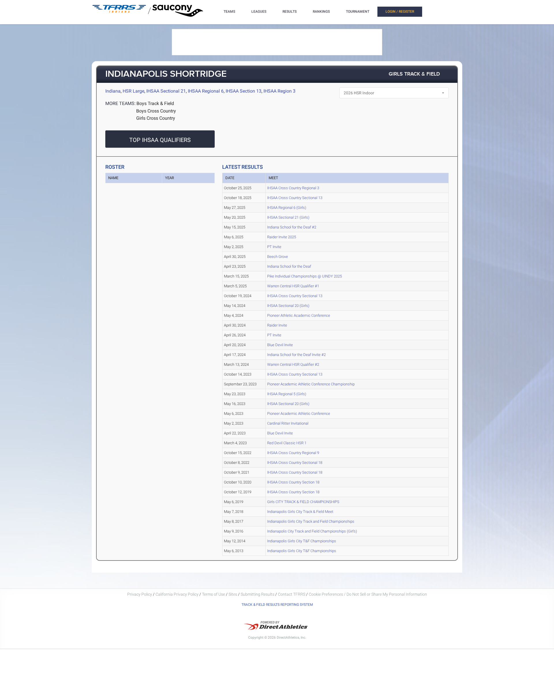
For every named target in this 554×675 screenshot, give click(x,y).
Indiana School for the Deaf (289, 266)
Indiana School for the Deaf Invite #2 (296, 354)
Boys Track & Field (155, 103)
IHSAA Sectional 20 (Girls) (288, 305)
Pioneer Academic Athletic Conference (298, 413)
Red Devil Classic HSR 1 (286, 443)
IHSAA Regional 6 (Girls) (286, 207)
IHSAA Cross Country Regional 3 (293, 188)
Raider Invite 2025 (281, 237)
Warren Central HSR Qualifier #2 (293, 364)
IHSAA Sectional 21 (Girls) (288, 217)
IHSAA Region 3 (279, 91)
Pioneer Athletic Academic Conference (298, 315)
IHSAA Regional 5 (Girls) (286, 394)
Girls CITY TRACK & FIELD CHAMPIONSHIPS (303, 502)
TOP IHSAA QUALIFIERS (160, 139)
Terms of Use (213, 594)
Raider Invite (277, 325)
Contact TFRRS (292, 594)
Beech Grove (277, 256)
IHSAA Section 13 (243, 91)
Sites (233, 594)
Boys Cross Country (156, 111)
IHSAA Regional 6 (206, 91)
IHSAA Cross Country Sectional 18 (294, 462)
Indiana (113, 91)
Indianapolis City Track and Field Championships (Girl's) (312, 531)
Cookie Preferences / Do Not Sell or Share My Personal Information (368, 594)
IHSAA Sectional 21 (166, 91)
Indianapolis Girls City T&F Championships (301, 541)
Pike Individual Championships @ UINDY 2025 (304, 276)
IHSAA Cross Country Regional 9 (293, 453)
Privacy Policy (139, 594)
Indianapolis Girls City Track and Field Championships (310, 521)
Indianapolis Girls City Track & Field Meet (300, 511)
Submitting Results (257, 594)
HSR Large (133, 91)
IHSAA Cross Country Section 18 (293, 482)
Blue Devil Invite (280, 345)
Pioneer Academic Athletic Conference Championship (311, 384)
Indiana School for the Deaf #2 (291, 227)
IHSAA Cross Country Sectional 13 (294, 198)
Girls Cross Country (155, 118)
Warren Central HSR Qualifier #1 (293, 286)
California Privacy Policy (177, 594)
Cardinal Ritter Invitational (287, 423)
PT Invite (274, 247)
